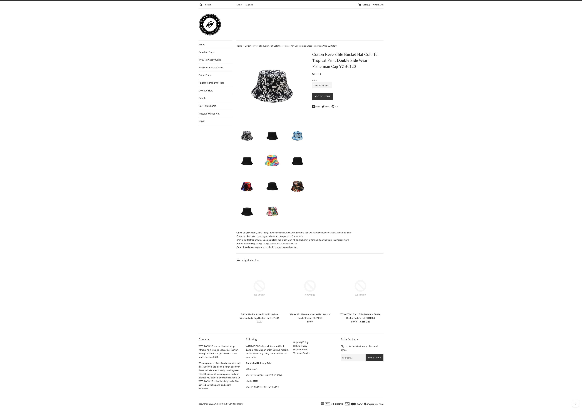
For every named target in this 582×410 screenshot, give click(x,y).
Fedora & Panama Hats (211, 82)
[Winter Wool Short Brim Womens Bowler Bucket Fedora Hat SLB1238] (360, 288)
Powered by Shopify (234, 403)
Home (202, 44)
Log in (239, 4)
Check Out (378, 4)
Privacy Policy (300, 349)
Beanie (202, 98)
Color (314, 80)
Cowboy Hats (206, 90)
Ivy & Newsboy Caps (210, 59)
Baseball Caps (206, 52)
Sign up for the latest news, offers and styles (359, 347)
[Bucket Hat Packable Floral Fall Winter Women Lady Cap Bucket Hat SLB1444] (259, 288)
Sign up (249, 4)
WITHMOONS (219, 403)
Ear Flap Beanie (207, 106)
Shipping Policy (300, 342)
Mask (201, 121)
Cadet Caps (205, 75)
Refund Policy (300, 345)
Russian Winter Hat (209, 113)
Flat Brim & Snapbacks (211, 67)
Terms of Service (301, 353)
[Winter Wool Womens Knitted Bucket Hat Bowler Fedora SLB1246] (310, 288)
